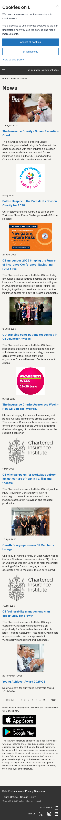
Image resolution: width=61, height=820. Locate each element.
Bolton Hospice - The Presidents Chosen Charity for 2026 (29, 203)
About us (15, 78)
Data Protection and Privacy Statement (23, 791)
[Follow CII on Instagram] (49, 813)
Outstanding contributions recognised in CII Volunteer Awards (29, 337)
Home (5, 78)
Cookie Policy (28, 797)
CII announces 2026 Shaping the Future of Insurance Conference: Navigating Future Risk (29, 264)
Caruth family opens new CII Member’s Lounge (28, 547)
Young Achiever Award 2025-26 (23, 681)
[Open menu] (3, 70)
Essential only (30, 51)
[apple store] (30, 720)
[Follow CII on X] (40, 813)
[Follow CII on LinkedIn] (57, 813)
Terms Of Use (10, 797)
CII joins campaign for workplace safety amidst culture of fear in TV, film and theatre (29, 479)
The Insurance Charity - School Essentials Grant (30, 133)
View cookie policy (13, 59)
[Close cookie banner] (57, 6)
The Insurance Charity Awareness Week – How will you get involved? (30, 406)
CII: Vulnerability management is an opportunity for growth (26, 613)
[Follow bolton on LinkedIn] (57, 807)
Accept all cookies (30, 42)
